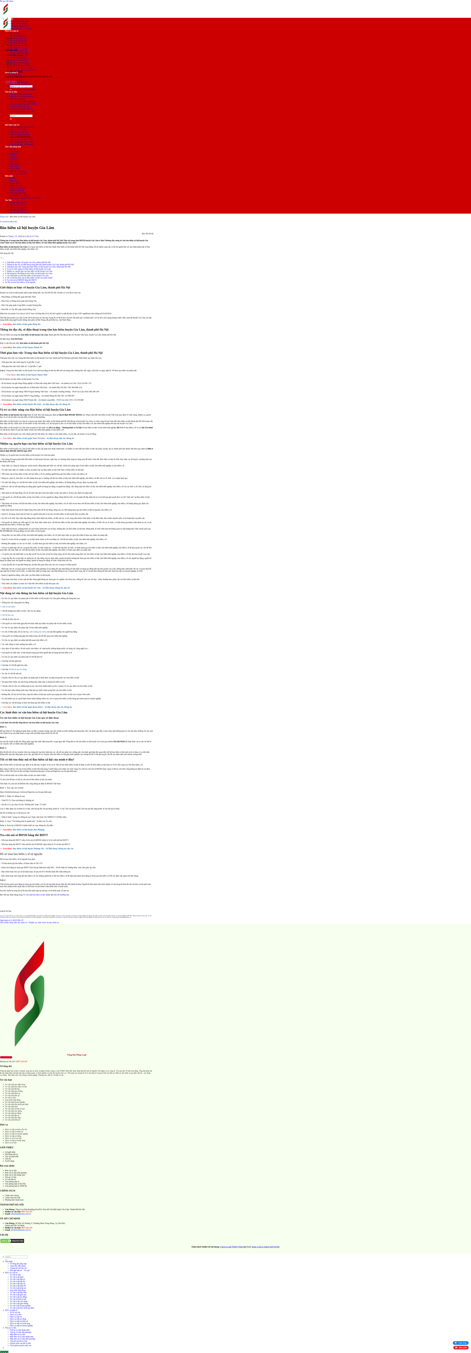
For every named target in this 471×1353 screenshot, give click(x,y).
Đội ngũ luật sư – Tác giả (21, 28)
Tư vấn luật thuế (11, 1106)
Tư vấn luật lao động (13, 1113)
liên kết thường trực (61, 895)
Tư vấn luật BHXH (18, 210)
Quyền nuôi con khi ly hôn (21, 109)
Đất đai (13, 178)
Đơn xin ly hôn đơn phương (16, 1173)
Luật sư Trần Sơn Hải (19, 132)
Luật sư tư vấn (4, 915)
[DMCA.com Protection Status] (12, 1243)
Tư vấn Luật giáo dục (19, 55)
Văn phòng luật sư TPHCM (16, 1186)
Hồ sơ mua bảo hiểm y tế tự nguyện (21, 282)
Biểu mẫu (9, 176)
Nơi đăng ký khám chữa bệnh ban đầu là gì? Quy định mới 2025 (95, 234)
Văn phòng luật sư (12, 1181)
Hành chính (15, 183)
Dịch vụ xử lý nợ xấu (13, 1138)
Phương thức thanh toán (14, 1200)
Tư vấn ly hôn (16, 33)
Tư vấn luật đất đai (18, 202)
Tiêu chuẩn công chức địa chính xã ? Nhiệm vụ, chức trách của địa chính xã (29, 922)
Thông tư (14, 154)
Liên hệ (8, 1159)
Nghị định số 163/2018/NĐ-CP (133, 234)
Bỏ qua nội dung (6, 1)
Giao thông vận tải (18, 188)
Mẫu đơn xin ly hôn (18, 99)
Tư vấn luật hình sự (18, 207)
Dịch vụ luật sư (16, 79)
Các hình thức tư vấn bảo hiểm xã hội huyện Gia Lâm (28, 276)
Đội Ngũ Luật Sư (12, 125)
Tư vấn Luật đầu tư (18, 38)
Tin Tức (8, 200)
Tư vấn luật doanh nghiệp (15, 1102)
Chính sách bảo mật (12, 1198)
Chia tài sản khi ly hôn (19, 106)
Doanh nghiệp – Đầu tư (20, 195)
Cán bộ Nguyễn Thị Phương (22, 144)
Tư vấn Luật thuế (17, 36)
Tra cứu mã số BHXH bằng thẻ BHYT (22, 280)
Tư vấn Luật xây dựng (19, 63)
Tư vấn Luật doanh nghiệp (21, 67)
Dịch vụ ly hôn (16, 77)
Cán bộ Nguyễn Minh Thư (21, 139)
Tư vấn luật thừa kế (12, 1120)
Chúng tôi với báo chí (19, 26)
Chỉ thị (13, 149)
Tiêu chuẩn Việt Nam (19, 173)
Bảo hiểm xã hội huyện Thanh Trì (28, 347)
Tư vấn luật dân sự (18, 205)
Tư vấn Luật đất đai (18, 40)
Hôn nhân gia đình (18, 193)
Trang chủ (4, 217)
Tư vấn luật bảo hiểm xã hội (8, 221)
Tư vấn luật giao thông (14, 1091)
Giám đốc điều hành (18, 23)
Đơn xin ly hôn (11, 1170)
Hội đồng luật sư (11, 1154)
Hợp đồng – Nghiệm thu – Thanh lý (25, 198)
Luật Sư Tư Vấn (31, 236)
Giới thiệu (9, 19)
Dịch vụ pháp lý (11, 72)
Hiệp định (14, 159)
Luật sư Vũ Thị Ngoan (19, 129)
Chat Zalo (462, 1343)
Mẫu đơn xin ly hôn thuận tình (23, 101)
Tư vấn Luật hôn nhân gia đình (23, 70)
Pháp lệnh (14, 166)
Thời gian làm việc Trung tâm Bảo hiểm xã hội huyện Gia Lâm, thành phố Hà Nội (39, 267)
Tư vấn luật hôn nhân (19, 212)
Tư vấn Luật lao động (19, 58)
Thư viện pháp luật (13, 147)
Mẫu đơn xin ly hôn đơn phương (24, 104)
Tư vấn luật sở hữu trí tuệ (15, 1109)
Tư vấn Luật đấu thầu (19, 53)
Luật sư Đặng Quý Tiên (20, 134)
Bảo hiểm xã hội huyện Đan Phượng (29, 829)
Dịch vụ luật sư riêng (19, 82)
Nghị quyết (15, 164)
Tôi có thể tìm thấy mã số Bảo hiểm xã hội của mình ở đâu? (30, 278)
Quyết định (15, 168)
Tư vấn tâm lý (10, 1179)
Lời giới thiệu (10, 1152)
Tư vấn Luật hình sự (18, 48)
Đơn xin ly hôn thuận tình (15, 1175)
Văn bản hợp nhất (17, 171)
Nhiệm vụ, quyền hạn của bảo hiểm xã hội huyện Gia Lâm (29, 271)
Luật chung (15, 151)
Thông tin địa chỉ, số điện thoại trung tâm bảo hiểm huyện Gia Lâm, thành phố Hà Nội (40, 264)
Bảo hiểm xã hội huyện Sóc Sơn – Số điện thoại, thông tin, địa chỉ (41, 588)
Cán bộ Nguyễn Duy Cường (22, 142)
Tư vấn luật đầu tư (12, 1115)
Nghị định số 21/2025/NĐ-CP (11, 920)
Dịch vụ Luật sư (11, 31)
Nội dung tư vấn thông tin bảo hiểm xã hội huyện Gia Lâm (30, 273)
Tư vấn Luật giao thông (20, 65)
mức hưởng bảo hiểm (38, 632)
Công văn (14, 156)
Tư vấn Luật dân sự (18, 43)
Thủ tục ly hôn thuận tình (21, 94)
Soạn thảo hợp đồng (18, 50)
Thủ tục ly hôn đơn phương (21, 96)
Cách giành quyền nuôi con (22, 111)
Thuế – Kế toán (16, 185)
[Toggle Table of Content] (2, 258)
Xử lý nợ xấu (15, 75)
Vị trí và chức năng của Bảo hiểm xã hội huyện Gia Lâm (29, 269)
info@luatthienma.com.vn (21, 1214)
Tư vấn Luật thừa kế (18, 45)
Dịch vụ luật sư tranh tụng (21, 87)
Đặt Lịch (463, 1348)
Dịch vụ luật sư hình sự (20, 84)
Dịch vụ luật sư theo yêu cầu (16, 1129)
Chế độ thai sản (8, 615)
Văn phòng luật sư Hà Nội (15, 1184)
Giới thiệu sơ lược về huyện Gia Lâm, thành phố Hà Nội (29, 262)
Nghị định (14, 161)
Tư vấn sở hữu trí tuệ (19, 60)
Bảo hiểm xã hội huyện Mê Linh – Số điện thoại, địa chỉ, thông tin (41, 404)
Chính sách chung (12, 1195)
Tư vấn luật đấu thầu (13, 1118)
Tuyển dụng (9, 1161)
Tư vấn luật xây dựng (13, 1111)
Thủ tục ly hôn (11, 92)
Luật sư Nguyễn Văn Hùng (21, 127)
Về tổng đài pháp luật (19, 21)
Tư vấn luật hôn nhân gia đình (16, 1104)
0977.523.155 (21, 1061)
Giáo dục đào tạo (17, 190)
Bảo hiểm (14, 180)
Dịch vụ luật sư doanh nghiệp (22, 89)
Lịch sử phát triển (12, 1156)
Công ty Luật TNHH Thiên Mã (233, 1247)
